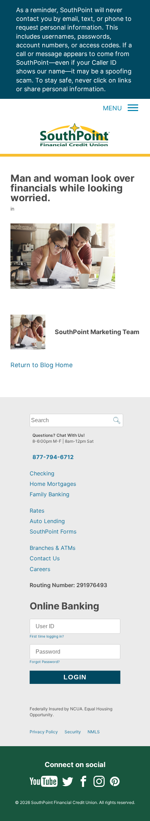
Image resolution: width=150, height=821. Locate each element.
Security (73, 731)
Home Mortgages (53, 483)
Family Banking (49, 494)
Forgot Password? (45, 662)
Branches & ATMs (52, 547)
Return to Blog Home (41, 365)
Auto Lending (47, 521)
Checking (42, 473)
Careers (40, 569)
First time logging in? (47, 636)
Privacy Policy (44, 731)
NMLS (94, 731)
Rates (37, 510)
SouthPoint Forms (53, 531)
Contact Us (45, 558)
